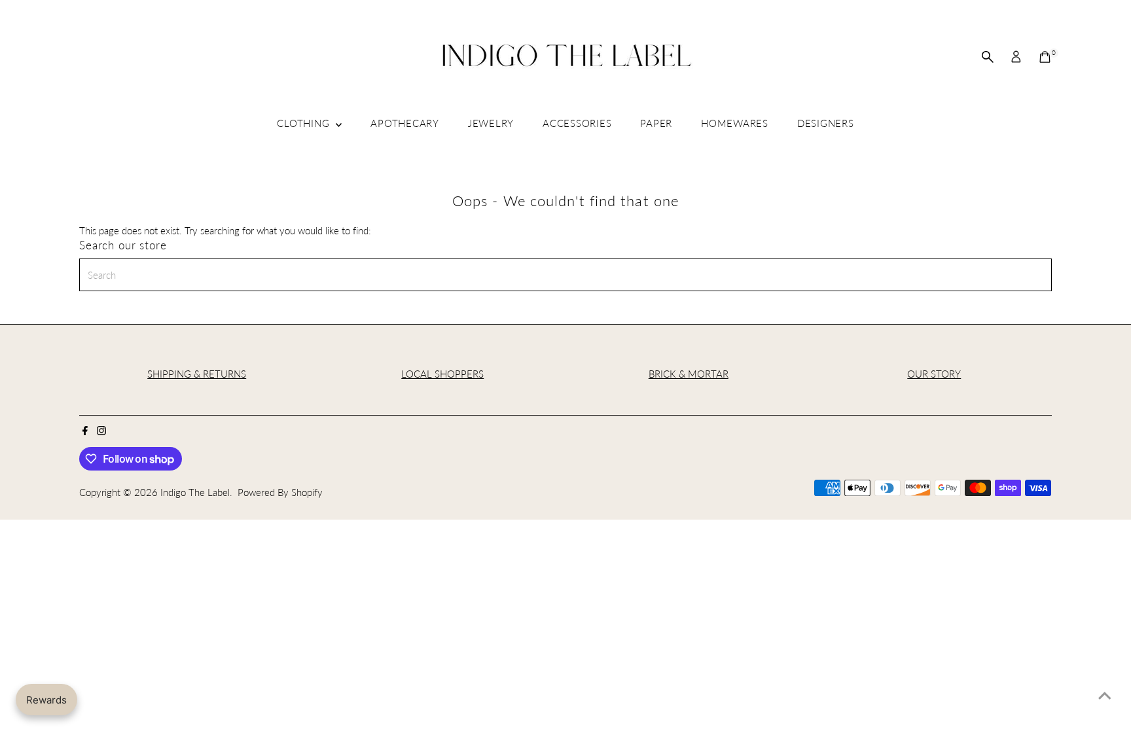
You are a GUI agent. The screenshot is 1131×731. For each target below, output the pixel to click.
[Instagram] (101, 431)
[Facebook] (85, 431)
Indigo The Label (195, 492)
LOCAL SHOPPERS (442, 374)
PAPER (656, 123)
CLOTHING (304, 123)
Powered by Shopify (280, 492)
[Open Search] (988, 57)
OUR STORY (934, 374)
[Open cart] (1045, 57)
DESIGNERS (825, 123)
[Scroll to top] (1105, 695)
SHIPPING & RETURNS (196, 374)
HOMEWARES (734, 123)
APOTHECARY (404, 123)
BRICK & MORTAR (688, 374)
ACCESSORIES (577, 123)
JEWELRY (491, 123)
